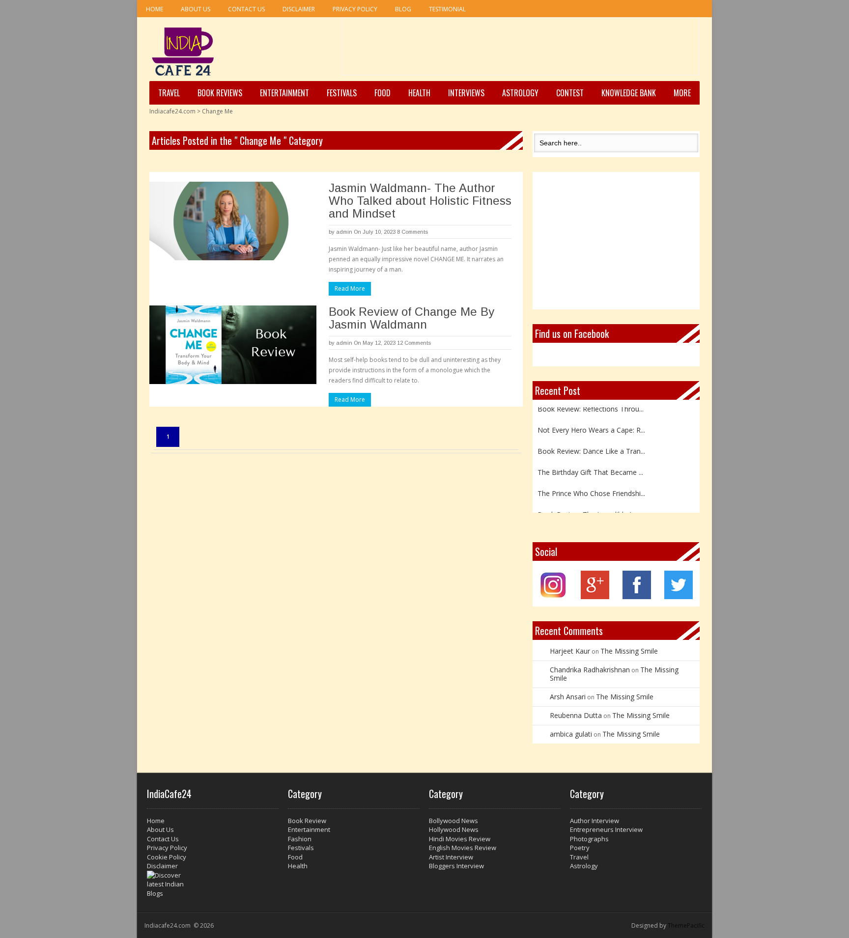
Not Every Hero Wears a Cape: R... (591, 424)
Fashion (299, 838)
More (682, 93)
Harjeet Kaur (570, 651)
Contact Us (246, 9)
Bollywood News (453, 820)
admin (344, 232)
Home (154, 9)
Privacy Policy (355, 9)
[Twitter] (678, 596)
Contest (570, 93)
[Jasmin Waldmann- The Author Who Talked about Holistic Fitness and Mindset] (232, 221)
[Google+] (595, 596)
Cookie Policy (166, 857)
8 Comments (412, 232)
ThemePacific (686, 925)
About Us (195, 9)
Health (419, 93)
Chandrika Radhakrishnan (590, 669)
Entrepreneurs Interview (606, 829)
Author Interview (594, 820)
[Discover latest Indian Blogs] (213, 884)
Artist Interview (451, 857)
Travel (169, 93)
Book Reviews (220, 93)
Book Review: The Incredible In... (589, 509)
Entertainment (284, 93)
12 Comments (414, 343)
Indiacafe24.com (172, 111)
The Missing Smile (629, 651)
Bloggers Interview (456, 865)
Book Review (307, 820)
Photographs (589, 838)
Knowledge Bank (628, 93)
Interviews (466, 93)
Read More (350, 288)
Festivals (342, 93)
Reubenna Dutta (576, 715)
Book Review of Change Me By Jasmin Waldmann (411, 318)
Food (382, 93)
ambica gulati (571, 734)
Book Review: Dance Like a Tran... (591, 445)
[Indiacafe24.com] (183, 51)
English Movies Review (462, 847)
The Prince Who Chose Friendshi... (591, 488)
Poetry (580, 847)
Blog (403, 9)
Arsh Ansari (568, 696)
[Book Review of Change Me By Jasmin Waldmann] (232, 344)
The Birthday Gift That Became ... (590, 466)
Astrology (520, 93)
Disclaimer (299, 9)
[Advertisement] (520, 50)
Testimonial (447, 9)
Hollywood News (454, 829)
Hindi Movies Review (459, 838)
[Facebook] (637, 596)
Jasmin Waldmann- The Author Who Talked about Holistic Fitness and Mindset (420, 200)
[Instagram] (553, 596)
